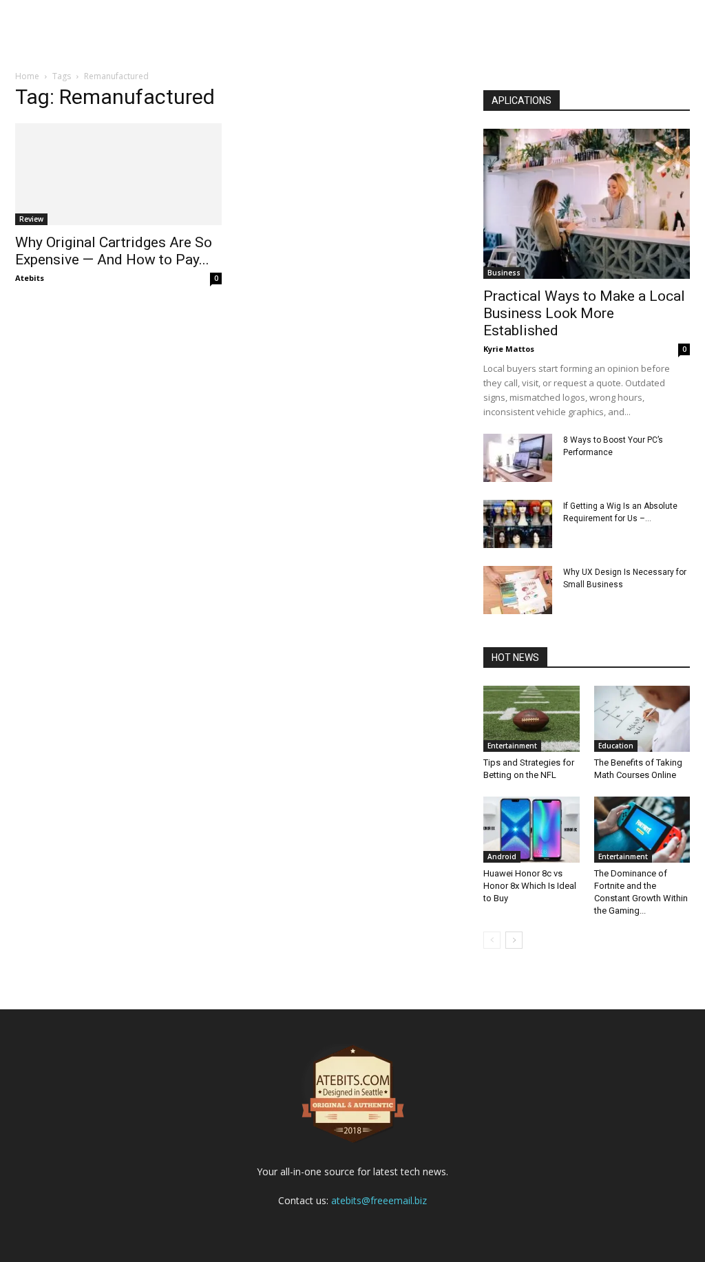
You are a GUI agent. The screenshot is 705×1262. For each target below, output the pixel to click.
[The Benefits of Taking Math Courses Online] (642, 719)
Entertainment (512, 745)
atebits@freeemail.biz (379, 1200)
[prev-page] (492, 940)
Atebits (29, 278)
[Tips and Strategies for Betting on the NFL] (531, 719)
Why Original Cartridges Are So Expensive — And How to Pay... (113, 251)
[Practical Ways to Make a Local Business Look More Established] (586, 204)
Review (31, 219)
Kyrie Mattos (508, 349)
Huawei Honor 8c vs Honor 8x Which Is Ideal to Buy (529, 885)
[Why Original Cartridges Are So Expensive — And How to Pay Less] (118, 174)
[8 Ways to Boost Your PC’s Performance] (517, 458)
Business (503, 272)
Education (615, 745)
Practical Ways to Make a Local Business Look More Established (584, 313)
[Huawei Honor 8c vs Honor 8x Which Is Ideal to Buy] (531, 830)
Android (501, 856)
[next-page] (514, 940)
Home (27, 76)
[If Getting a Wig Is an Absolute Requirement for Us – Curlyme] (517, 524)
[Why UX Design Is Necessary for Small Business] (517, 590)
